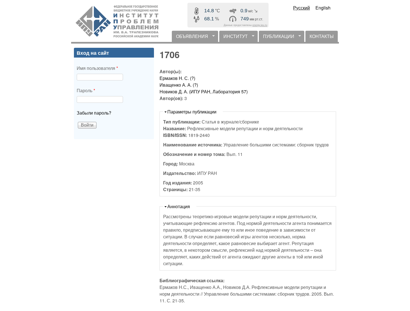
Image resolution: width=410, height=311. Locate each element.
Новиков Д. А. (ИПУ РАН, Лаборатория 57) (204, 91)
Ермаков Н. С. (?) (177, 78)
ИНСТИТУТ (233, 37)
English (323, 7)
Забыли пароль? (94, 113)
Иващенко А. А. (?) (179, 85)
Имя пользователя (97, 68)
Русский (301, 7)
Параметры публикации (191, 111)
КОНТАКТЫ (322, 36)
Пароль (86, 90)
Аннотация (178, 206)
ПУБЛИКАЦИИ (276, 37)
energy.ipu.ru (259, 25)
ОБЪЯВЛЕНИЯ (190, 37)
